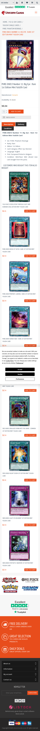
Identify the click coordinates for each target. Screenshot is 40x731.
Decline (20, 374)
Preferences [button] (19, 363)
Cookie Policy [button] (10, 361)
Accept (20, 369)
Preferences (20, 379)
